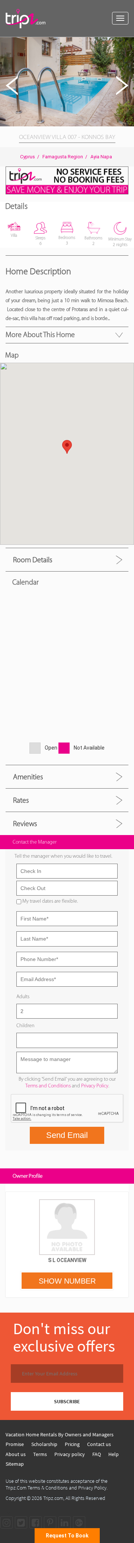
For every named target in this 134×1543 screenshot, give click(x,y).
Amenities (28, 776)
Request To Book (67, 1536)
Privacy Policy (94, 1086)
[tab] (67, 559)
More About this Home (40, 334)
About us (16, 1454)
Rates (21, 800)
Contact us (99, 1444)
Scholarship (44, 1444)
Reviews (25, 823)
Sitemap (15, 1463)
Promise (15, 1444)
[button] (127, 44)
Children (25, 1025)
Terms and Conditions (48, 1086)
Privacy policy (69, 1454)
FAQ (96, 1454)
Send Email (67, 1135)
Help (113, 1454)
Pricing (72, 1444)
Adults (22, 996)
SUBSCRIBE (67, 1401)
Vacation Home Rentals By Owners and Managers (60, 1434)
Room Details (32, 559)
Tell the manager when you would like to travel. (63, 856)
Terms (40, 1454)
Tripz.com (53, 1498)
